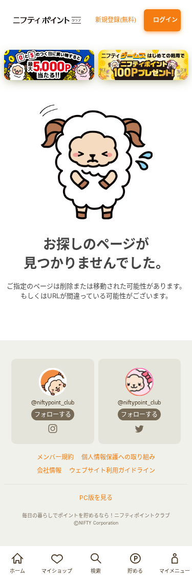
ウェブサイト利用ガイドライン (112, 470)
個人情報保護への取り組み (118, 457)
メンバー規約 (55, 457)
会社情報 (49, 470)
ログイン (164, 20)
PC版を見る (96, 497)
